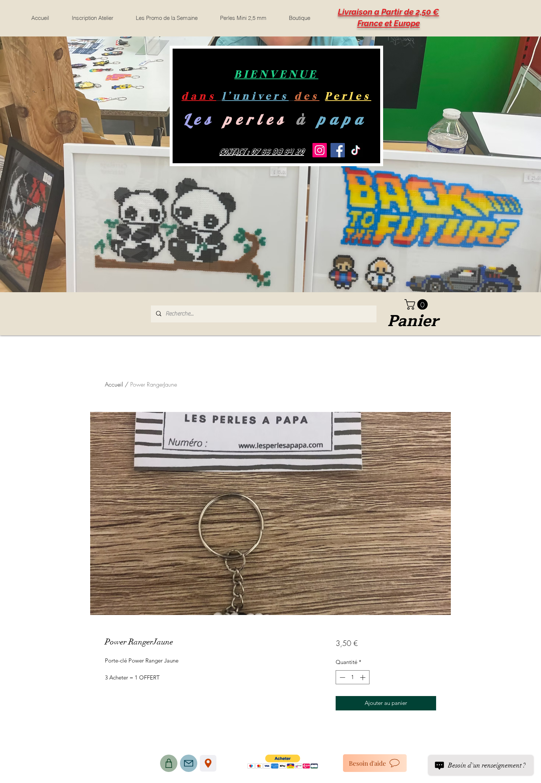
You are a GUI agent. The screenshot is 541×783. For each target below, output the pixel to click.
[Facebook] (337, 150)
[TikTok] (356, 150)
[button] (417, 304)
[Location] (208, 763)
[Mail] (188, 763)
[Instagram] (319, 150)
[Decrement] (342, 677)
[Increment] (363, 677)
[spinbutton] (352, 677)
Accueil (114, 384)
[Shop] (168, 763)
